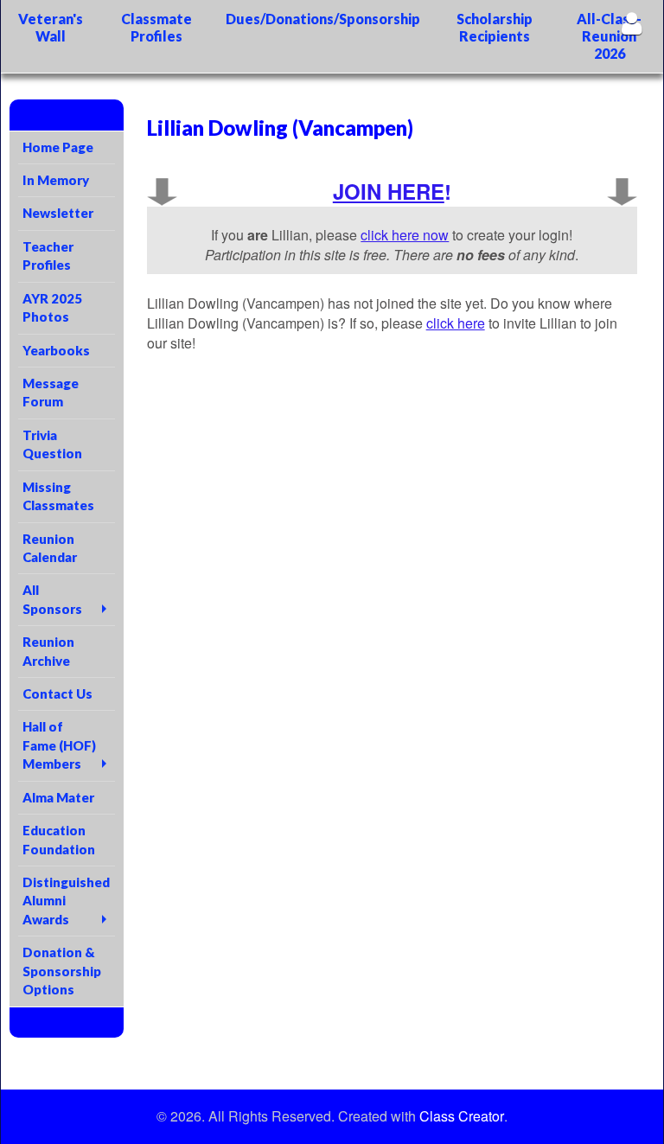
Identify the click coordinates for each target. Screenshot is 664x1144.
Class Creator (461, 1116)
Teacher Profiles (47, 255)
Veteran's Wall (50, 27)
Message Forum (50, 392)
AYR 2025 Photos (52, 307)
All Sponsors (52, 599)
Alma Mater (58, 797)
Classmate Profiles (156, 27)
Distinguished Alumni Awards (66, 900)
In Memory (55, 180)
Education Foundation (58, 839)
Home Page (57, 147)
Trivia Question (52, 444)
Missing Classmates (58, 496)
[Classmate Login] (631, 23)
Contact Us (57, 693)
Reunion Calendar (49, 548)
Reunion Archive (48, 651)
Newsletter (57, 212)
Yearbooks (56, 350)
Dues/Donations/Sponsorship (323, 18)
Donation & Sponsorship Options (61, 970)
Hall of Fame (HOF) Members (59, 745)
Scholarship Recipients (494, 27)
